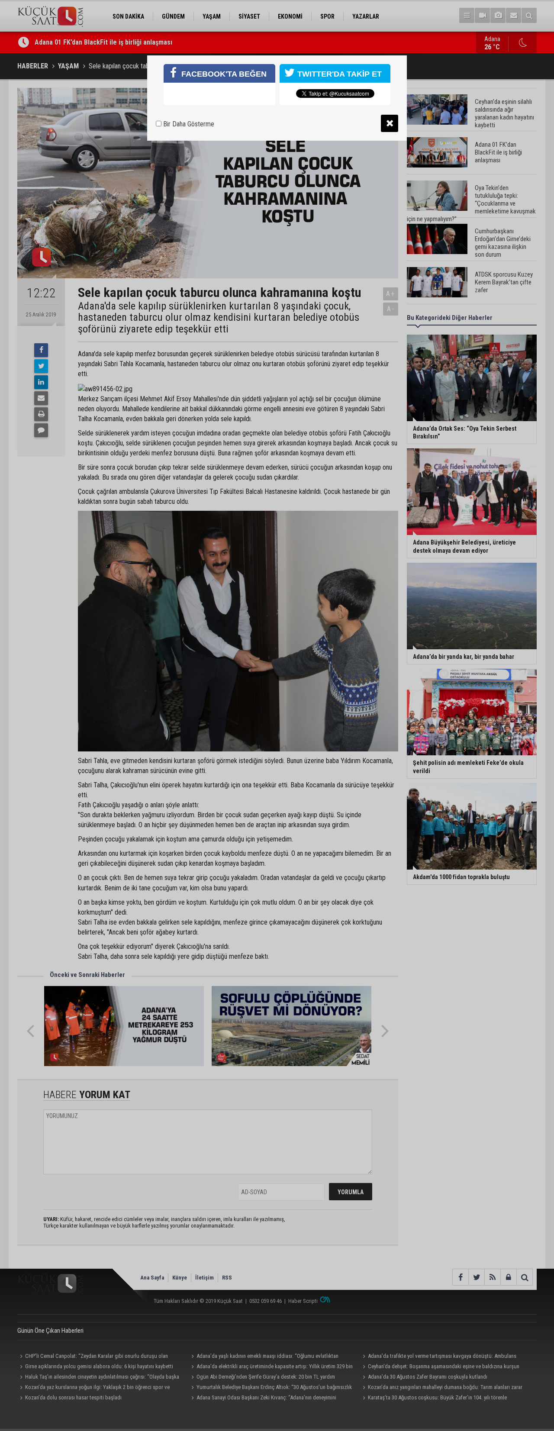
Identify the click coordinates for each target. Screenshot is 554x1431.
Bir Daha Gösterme (187, 124)
